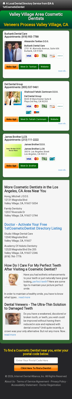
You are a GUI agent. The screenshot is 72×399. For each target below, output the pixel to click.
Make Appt (11, 67)
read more (24, 297)
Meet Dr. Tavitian (29, 67)
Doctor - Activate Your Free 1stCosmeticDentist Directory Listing (33, 226)
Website (45, 67)
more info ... (62, 71)
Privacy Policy (58, 381)
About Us (10, 381)
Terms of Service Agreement (33, 381)
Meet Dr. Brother (28, 166)
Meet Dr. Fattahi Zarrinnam (33, 119)
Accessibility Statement (24, 385)
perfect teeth (40, 281)
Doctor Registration (50, 385)
